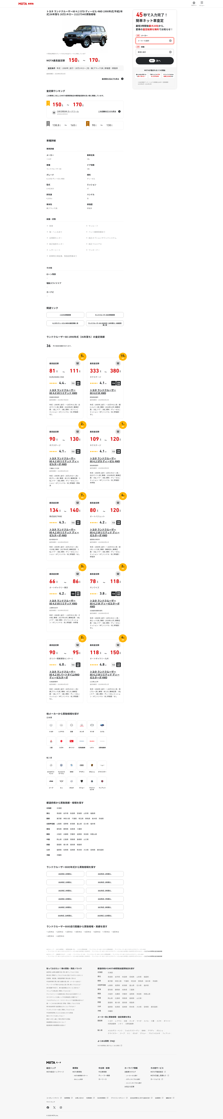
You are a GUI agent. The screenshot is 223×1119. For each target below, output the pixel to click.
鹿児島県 (100, 850)
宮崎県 (92, 850)
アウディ (151, 1030)
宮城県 (79, 813)
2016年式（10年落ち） (65, 915)
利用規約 (89, 1098)
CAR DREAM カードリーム (68, 111)
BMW (143, 1030)
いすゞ (120, 1023)
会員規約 (158, 1098)
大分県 (86, 850)
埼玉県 (81, 818)
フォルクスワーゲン (132, 1030)
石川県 (86, 824)
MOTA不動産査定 (157, 1072)
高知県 (72, 844)
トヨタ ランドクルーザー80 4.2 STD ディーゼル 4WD (105, 460)
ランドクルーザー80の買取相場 (105, 315)
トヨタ (69, 954)
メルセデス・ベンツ (115, 1030)
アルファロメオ (154, 1033)
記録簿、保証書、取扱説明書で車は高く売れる (61, 978)
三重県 (79, 829)
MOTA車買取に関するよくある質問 (109, 1045)
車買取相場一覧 (70, 949)
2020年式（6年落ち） (65, 899)
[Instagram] (60, 1107)
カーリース (102, 1079)
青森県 (59, 813)
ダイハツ (167, 1021)
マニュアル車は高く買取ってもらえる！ (59, 991)
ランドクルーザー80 (79, 954)
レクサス (118, 1021)
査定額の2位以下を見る (110, 79)
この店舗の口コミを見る (107, 111)
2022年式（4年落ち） (65, 890)
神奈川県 (66, 818)
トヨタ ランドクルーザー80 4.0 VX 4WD (103, 391)
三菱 (152, 1021)
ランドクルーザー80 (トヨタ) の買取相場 (101, 949)
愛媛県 (59, 844)
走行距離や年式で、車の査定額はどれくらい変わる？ (63, 988)
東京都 (59, 818)
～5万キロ (87, 932)
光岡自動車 (112, 1023)
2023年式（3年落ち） (105, 882)
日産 (125, 1021)
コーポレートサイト (52, 1098)
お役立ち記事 (129, 1086)
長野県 (65, 824)
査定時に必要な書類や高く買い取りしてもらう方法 (62, 972)
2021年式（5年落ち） (105, 890)
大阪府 (59, 834)
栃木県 (94, 818)
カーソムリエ (156, 1079)
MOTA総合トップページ (55, 1072)
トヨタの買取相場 (65, 315)
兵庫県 (65, 834)
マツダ (139, 1021)
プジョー (143, 1033)
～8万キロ (115, 932)
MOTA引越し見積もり (159, 1075)
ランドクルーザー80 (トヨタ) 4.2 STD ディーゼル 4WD (130, 949)
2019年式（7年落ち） (105, 899)
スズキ (159, 1021)
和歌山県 (93, 834)
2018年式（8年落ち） (65, 907)
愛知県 (59, 829)
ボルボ (135, 1033)
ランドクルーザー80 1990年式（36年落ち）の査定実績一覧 (104, 324)
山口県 (86, 839)
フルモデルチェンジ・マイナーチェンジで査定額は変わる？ (65, 1000)
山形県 (86, 813)
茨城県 (101, 818)
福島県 (92, 813)
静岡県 (65, 829)
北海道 (59, 808)
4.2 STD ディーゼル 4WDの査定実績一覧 (65, 323)
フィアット (166, 1033)
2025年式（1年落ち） (105, 874)
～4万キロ (78, 932)
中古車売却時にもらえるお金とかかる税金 (59, 1013)
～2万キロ (59, 932)
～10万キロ (60, 936)
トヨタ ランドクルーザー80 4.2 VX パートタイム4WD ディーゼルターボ (64, 674)
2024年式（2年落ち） (65, 882)
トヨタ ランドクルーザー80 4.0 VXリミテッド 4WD (63, 391)
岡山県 (59, 839)
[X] (54, 1107)
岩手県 (65, 813)
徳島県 (79, 844)
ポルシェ (160, 1030)
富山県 (79, 824)
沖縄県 (59, 855)
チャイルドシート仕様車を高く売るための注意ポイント (63, 994)
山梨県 (59, 824)
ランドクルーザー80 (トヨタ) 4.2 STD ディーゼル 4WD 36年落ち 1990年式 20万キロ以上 (117, 951)
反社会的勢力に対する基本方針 (140, 1098)
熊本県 (79, 850)
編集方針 (169, 1098)
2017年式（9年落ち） (105, 907)
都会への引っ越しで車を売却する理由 (58, 1019)
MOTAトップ (50, 949)
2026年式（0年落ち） (65, 874)
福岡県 (59, 850)
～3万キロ (68, 932)
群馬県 (87, 818)
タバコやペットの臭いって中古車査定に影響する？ (62, 997)
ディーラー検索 (104, 1075)
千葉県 (74, 818)
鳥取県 (72, 839)
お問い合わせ (79, 1098)
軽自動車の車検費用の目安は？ (56, 1025)
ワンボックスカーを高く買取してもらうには (60, 1010)
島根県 (79, 839)
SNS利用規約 (101, 1098)
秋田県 (72, 813)
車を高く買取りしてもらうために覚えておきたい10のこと (64, 975)
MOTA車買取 (60, 949)
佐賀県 (65, 850)
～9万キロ (50, 936)
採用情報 (67, 1098)
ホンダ (131, 1021)
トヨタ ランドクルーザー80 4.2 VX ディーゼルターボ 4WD (105, 603)
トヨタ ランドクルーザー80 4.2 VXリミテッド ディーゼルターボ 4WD (64, 461)
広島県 (65, 839)
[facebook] (47, 1107)
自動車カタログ (60, 954)
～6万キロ (96, 932)
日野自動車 (129, 1023)
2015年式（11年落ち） (105, 915)
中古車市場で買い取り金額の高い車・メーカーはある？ (63, 981)
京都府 (72, 834)
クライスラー (113, 1033)
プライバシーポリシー (118, 1098)
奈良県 (86, 834)
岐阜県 (72, 829)
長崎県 (72, 850)
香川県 (65, 844)
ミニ (128, 1033)
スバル (146, 1021)
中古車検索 (102, 1072)
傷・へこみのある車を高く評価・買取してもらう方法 (63, 1003)
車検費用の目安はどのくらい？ (56, 1022)
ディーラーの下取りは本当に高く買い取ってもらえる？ (63, 985)
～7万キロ (106, 932)
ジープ (122, 1033)
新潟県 (72, 824)
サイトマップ (50, 1102)
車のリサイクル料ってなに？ (55, 1016)
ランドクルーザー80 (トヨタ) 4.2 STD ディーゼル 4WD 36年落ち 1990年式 (69, 951)
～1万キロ (50, 932)
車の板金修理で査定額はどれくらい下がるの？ (61, 1006)
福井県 (92, 824)
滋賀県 (79, 834)
